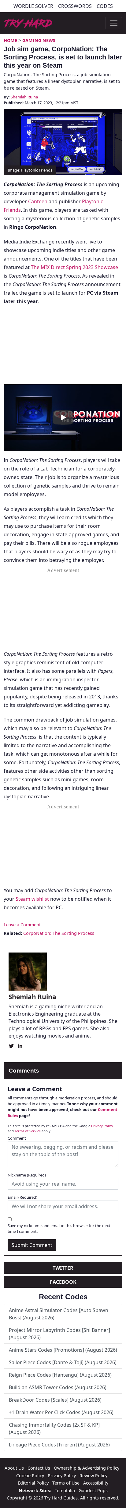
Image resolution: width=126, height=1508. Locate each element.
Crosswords (75, 6)
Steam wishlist (32, 899)
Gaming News (38, 40)
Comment (17, 1138)
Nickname (27, 1175)
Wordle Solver (33, 6)
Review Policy (93, 1475)
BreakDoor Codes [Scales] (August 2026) (55, 1399)
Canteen (37, 201)
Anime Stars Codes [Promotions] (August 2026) (63, 1350)
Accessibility (95, 1483)
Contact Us (39, 1468)
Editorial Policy (33, 1483)
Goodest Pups (93, 1490)
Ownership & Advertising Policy (86, 1468)
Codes (105, 6)
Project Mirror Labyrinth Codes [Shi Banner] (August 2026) (59, 1334)
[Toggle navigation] (113, 23)
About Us (14, 1468)
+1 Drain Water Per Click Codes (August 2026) (61, 1412)
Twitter (63, 1268)
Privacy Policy (102, 1125)
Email (22, 1197)
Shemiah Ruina (24, 97)
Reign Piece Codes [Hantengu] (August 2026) (60, 1374)
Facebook (63, 1282)
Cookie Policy (30, 1475)
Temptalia (65, 1490)
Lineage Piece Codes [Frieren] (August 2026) (59, 1444)
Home (10, 40)
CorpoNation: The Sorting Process (58, 933)
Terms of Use (66, 1483)
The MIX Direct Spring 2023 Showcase (74, 267)
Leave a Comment (22, 925)
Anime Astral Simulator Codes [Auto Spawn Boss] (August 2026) (58, 1314)
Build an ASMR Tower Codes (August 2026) (57, 1387)
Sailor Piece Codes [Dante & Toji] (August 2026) (63, 1362)
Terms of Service (28, 1131)
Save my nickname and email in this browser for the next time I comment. (59, 1228)
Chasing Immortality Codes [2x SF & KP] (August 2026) (54, 1428)
